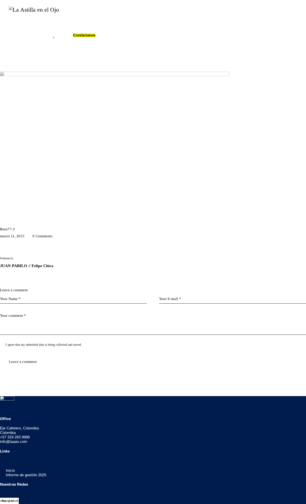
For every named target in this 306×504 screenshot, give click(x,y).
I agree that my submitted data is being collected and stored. (44, 344)
